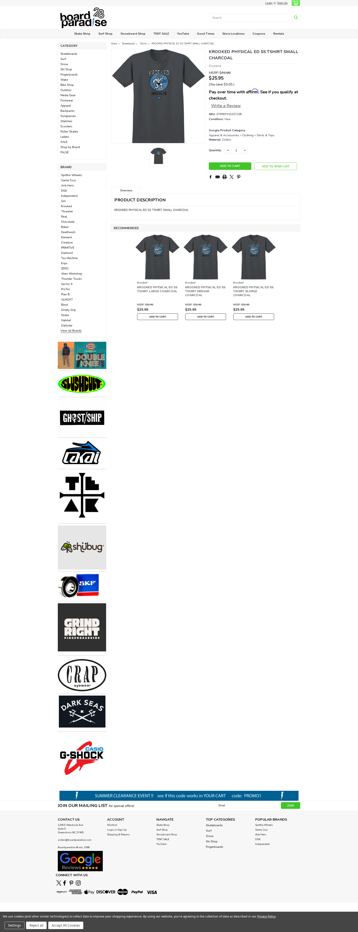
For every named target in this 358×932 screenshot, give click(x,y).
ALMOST (67, 300)
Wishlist (112, 825)
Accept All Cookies (66, 925)
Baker (65, 227)
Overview (126, 190)
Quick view (157, 276)
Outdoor (65, 90)
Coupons (259, 34)
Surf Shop (105, 34)
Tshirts (143, 43)
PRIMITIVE (67, 248)
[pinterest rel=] (71, 883)
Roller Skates (69, 132)
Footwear (66, 100)
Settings (14, 925)
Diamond (67, 253)
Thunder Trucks (71, 279)
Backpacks (67, 111)
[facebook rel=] (64, 883)
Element (66, 237)
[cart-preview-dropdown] (295, 3)
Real (64, 217)
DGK (64, 191)
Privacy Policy (266, 916)
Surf (63, 59)
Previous (114, 96)
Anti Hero (67, 185)
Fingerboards (69, 75)
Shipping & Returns (118, 834)
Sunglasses (68, 116)
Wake (64, 80)
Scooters (66, 126)
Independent (69, 196)
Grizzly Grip (68, 310)
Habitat (66, 320)
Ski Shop (66, 69)
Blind (64, 305)
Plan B (65, 294)
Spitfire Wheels (71, 175)
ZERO (65, 268)
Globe (65, 315)
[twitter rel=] (59, 883)
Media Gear (68, 95)
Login (268, 3)
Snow (64, 64)
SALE (64, 142)
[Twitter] (232, 177)
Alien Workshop (71, 274)
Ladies (64, 137)
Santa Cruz (68, 180)
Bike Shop (67, 85)
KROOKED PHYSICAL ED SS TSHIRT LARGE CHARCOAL (157, 289)
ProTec (65, 289)
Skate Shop (82, 34)
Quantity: (215, 150)
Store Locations (233, 34)
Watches (66, 121)
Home (114, 43)
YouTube (183, 34)
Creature (67, 243)
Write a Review (226, 105)
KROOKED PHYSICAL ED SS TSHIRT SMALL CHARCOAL (183, 43)
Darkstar (67, 325)
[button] (82, 355)
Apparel (65, 106)
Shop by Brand (70, 147)
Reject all (36, 925)
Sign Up (282, 3)
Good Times (205, 34)
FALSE (64, 152)
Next (202, 96)
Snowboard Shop (133, 34)
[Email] (217, 177)
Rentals (278, 34)
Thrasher (67, 211)
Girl (63, 201)
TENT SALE (161, 34)
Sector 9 (66, 284)
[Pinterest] (239, 177)
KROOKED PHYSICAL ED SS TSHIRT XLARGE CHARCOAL (253, 291)
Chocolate (68, 222)
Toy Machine (69, 258)
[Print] (225, 177)
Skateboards (68, 54)
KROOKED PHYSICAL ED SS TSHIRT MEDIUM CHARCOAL (205, 291)
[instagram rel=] (78, 883)
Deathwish (68, 232)
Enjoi (64, 263)
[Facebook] (210, 177)
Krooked (66, 206)
